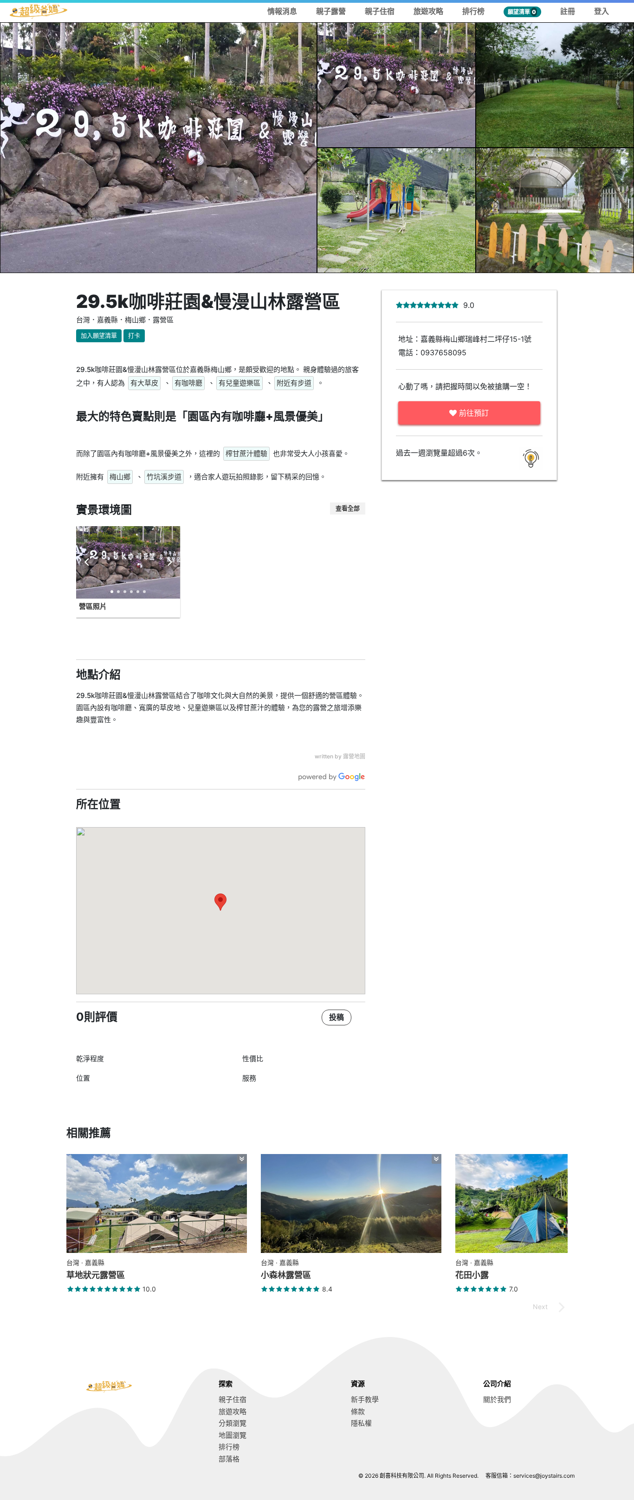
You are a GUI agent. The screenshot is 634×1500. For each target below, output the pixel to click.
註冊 (567, 11)
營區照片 (93, 606)
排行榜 (473, 11)
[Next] (168, 562)
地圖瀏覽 (232, 1435)
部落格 (229, 1458)
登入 (601, 11)
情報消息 (282, 11)
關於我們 (497, 1399)
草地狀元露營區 (95, 1275)
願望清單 (522, 11)
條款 (358, 1411)
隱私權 (361, 1423)
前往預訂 (473, 412)
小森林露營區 (286, 1275)
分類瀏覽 (232, 1423)
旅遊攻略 (428, 11)
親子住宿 (380, 11)
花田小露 (472, 1275)
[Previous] (87, 562)
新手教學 (365, 1399)
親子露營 (331, 11)
